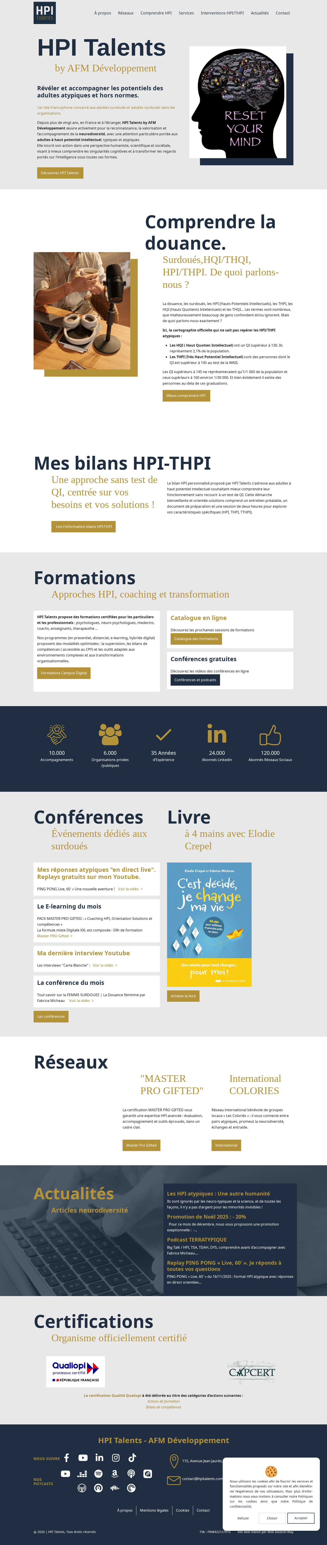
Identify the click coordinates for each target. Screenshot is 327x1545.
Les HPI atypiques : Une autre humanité (230, 1200)
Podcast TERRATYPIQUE (230, 1246)
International (226, 1145)
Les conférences (51, 1016)
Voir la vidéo (128, 889)
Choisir (272, 1518)
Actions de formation (163, 1401)
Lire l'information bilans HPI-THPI (83, 526)
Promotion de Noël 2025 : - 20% (230, 1223)
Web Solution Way (280, 1532)
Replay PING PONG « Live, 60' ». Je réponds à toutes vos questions (230, 1272)
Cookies (182, 1510)
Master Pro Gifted (141, 1145)
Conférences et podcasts (195, 679)
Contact (203, 1510)
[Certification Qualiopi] (75, 1371)
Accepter (301, 1518)
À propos (125, 1510)
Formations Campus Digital (64, 673)
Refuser (243, 1518)
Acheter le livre (183, 996)
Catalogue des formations (196, 638)
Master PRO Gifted (53, 935)
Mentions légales (154, 1510)
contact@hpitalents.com (202, 1478)
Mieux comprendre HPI (186, 395)
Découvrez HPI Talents (60, 172)
